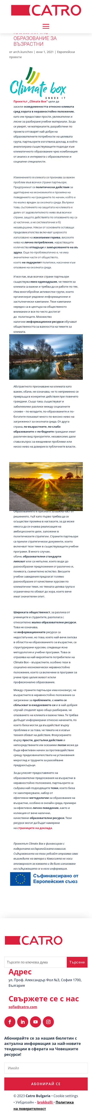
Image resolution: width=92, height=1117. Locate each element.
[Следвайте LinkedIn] (22, 1021)
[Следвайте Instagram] (48, 1021)
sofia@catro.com (23, 1007)
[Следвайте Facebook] (9, 1021)
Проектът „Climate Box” (30, 101)
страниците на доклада (34, 828)
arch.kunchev (23, 52)
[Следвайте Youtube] (35, 1021)
